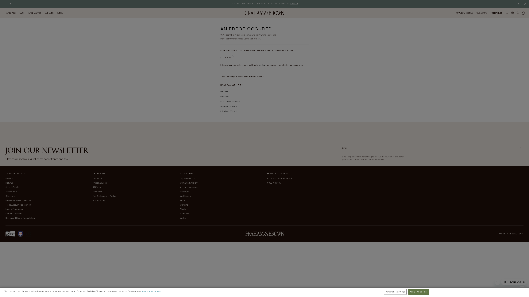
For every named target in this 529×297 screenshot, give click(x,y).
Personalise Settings (395, 292)
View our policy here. (151, 291)
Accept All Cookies (418, 292)
